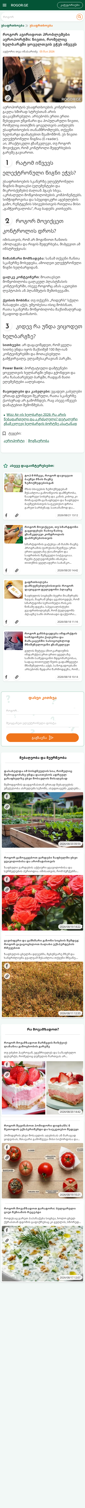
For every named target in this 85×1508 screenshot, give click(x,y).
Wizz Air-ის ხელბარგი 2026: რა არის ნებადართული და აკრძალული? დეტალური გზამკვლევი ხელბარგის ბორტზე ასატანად (41, 419)
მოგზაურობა (38, 440)
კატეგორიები (70, 5)
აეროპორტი (14, 440)
